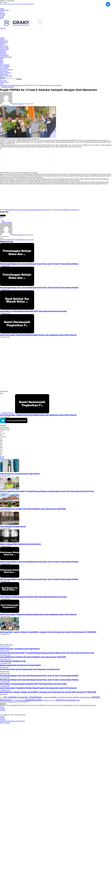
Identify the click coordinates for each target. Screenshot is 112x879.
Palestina (23, 700)
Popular (2, 456)
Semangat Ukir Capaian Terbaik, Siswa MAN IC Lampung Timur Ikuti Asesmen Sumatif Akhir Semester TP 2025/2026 (48, 632)
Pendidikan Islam (33, 700)
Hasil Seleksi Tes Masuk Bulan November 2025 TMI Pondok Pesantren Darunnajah (33, 311)
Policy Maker (3, 46)
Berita (2, 39)
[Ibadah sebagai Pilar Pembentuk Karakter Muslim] (9, 542)
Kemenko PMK (4, 49)
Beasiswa (2, 77)
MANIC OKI (69, 697)
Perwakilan (45, 700)
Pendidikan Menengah (16, 85)
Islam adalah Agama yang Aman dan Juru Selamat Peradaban (17, 4)
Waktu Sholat (3, 74)
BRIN (1, 58)
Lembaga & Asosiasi (5, 57)
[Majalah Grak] (33, 26)
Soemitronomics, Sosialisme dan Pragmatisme (20, 474)
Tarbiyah (60, 700)
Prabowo (50, 700)
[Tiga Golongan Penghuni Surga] (9, 524)
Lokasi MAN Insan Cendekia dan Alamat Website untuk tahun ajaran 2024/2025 (33, 509)
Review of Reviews (5, 72)
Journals (3, 42)
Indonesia (48, 697)
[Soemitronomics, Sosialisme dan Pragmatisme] (9, 471)
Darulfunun (36, 697)
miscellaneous (4, 71)
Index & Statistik (4, 65)
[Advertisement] (32, 33)
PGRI (1, 63)
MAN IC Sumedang (16, 700)
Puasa (54, 700)
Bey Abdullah (10, 697)
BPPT (1, 61)
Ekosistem (4, 41)
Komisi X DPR (4, 47)
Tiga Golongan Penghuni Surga (13, 526)
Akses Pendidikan (5, 66)
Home (2, 38)
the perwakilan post (72, 700)
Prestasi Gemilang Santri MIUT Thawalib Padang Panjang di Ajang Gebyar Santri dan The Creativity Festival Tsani (47, 491)
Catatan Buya (23, 697)
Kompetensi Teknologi (6, 69)
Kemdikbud (3, 50)
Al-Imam (2, 697)
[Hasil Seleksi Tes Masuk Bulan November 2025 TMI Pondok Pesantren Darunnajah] (17, 309)
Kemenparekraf (4, 55)
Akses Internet (4, 68)
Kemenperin (3, 54)
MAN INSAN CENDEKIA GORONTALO (66, 209)
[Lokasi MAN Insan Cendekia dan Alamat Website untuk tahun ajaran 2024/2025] (9, 507)
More (2, 44)
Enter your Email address (7, 702)
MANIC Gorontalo (18, 104)
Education (6, 85)
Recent (2, 458)
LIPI (1, 60)
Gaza (43, 697)
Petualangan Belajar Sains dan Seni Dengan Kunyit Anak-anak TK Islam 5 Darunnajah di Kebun (39, 264)
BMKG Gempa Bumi (6, 76)
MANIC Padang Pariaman (82, 697)
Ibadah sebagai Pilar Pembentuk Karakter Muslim (20, 544)
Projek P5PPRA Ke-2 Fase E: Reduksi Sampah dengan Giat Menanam (24, 209)
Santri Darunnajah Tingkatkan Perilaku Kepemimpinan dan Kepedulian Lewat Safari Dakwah (38, 335)
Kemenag (2, 52)
